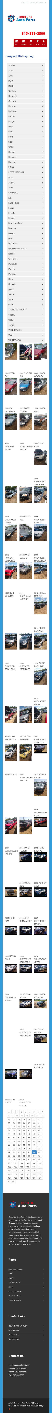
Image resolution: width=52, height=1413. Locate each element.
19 (24, 1119)
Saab (10, 289)
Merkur (11, 233)
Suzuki (11, 319)
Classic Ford (14, 1296)
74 (19, 1148)
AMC (10, 70)
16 (9, 1119)
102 (21, 1163)
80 (14, 1152)
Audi (10, 75)
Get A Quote (14, 1334)
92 (39, 1156)
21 (34, 1119)
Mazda (11, 218)
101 (15, 1163)
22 (39, 1119)
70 (34, 1145)
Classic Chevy (15, 1291)
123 (39, 1174)
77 (34, 1148)
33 (24, 1126)
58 (9, 1141)
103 (27, 1163)
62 (29, 1141)
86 (9, 1156)
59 (14, 1141)
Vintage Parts (15, 1300)
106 (9, 1166)
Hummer (12, 157)
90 (29, 1156)
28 (34, 1123)
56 (34, 1137)
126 (21, 1178)
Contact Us (14, 1339)
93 (9, 1159)
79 (9, 1152)
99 (39, 1159)
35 (34, 1126)
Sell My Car (14, 1330)
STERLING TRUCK (17, 309)
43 (39, 1130)
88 (19, 1156)
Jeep (10, 187)
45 (14, 1134)
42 (34, 1130)
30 (9, 1126)
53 (19, 1137)
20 (29, 1119)
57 (39, 1137)
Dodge (11, 121)
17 (14, 1119)
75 (24, 1148)
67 (19, 1145)
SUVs (11, 1273)
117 (39, 1170)
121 (27, 1174)
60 (19, 1141)
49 (34, 1134)
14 (37, 1115)
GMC (10, 146)
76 (29, 1148)
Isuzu (10, 177)
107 (15, 1166)
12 (27, 1115)
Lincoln (11, 212)
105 (39, 1163)
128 (33, 1178)
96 (24, 1159)
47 (24, 1134)
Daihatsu (12, 111)
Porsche (12, 274)
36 (39, 1126)
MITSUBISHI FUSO (17, 248)
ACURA (11, 65)
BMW (10, 80)
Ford (10, 136)
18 (19, 1119)
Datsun (11, 116)
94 (14, 1159)
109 (27, 1166)
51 (9, 1137)
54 (24, 1137)
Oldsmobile (13, 258)
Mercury (12, 228)
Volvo (10, 335)
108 (21, 1166)
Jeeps (11, 1287)
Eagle (11, 126)
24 (14, 1123)
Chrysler (12, 101)
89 (24, 1156)
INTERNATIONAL (16, 172)
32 (19, 1126)
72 (9, 1148)
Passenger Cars (16, 1269)
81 (19, 1152)
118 (9, 1174)
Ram (10, 279)
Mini (10, 238)
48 (29, 1134)
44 (9, 1134)
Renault (11, 284)
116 (33, 1170)
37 (9, 1130)
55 (29, 1137)
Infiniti (11, 167)
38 (14, 1130)
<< (9, 1112)
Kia (9, 197)
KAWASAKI (13, 192)
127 (27, 1178)
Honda (11, 151)
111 (39, 1166)
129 (39, 1178)
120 (21, 1174)
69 (29, 1145)
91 (34, 1156)
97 (29, 1159)
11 (22, 1115)
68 (24, 1145)
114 (21, 1170)
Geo (10, 141)
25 (19, 1123)
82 (24, 1152)
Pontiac (11, 268)
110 (33, 1166)
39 (19, 1130)
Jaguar (11, 182)
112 (9, 1170)
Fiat (10, 131)
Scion (10, 299)
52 (14, 1137)
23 (9, 1123)
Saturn (11, 294)
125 (15, 1178)
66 (14, 1145)
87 (14, 1156)
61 (24, 1141)
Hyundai (12, 162)
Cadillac (12, 90)
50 (39, 1134)
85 (39, 1152)
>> (13, 1181)
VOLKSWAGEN (15, 329)
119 (15, 1174)
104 (33, 1163)
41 (29, 1130)
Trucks (12, 1278)
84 (34, 1152)
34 (29, 1126)
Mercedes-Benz (15, 223)
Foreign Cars (15, 1282)
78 (39, 1148)
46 (19, 1134)
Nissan (11, 253)
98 (34, 1159)
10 (17, 1115)
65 (9, 1145)
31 (14, 1126)
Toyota (11, 324)
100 (9, 1163)
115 (27, 1170)
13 (32, 1115)
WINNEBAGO (14, 340)
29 (39, 1123)
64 (39, 1141)
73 (14, 1148)
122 (33, 1174)
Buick (10, 85)
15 (42, 1115)
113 (15, 1170)
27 (29, 1123)
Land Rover (13, 202)
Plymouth (12, 263)
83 (29, 1152)
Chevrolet (12, 95)
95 (19, 1159)
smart (11, 304)
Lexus (11, 207)
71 (39, 1145)
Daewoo (12, 106)
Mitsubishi (12, 243)
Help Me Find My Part (18, 1326)
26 (24, 1123)
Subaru (11, 314)
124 (9, 1178)
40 (24, 1130)
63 (34, 1141)
